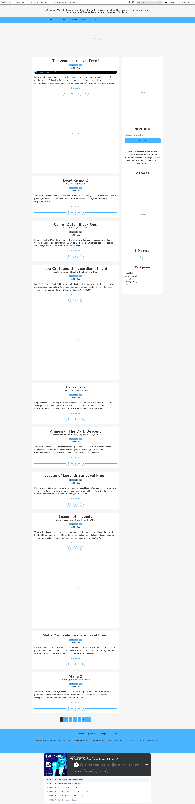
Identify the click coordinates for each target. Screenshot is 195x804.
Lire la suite (75, 88)
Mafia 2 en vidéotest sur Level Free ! (75, 635)
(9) (131, 276)
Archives (85, 20)
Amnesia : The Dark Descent (75, 431)
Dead (66, 184)
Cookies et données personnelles (134, 740)
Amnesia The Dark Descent (62, 435)
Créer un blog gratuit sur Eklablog (46, 740)
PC (83, 390)
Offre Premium (118, 740)
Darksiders (75, 387)
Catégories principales (66, 20)
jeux (70, 680)
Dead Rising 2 (75, 180)
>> (89, 719)
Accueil (49, 20)
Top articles (61, 740)
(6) (131, 282)
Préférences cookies (152, 740)
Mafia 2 (75, 676)
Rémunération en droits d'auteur (102, 740)
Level (83, 228)
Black (64, 228)
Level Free (77, 390)
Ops (87, 228)
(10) (129, 273)
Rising (76, 184)
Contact (97, 20)
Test (80, 184)
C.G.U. (88, 740)
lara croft (86, 272)
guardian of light (68, 272)
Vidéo (84, 184)
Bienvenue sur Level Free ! (75, 61)
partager (91, 771)
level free (94, 272)
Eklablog (113, 734)
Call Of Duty (71, 228)
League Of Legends (76, 520)
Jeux (71, 184)
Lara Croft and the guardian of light (75, 269)
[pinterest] (132, 2)
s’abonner (77, 771)
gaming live (58, 272)
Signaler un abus (79, 740)
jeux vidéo (78, 272)
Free (78, 228)
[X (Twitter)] (129, 2)
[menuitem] (49, 20)
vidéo (96, 435)
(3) (128, 285)
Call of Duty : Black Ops (75, 224)
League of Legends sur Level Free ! (75, 475)
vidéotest (87, 680)
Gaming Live (77, 435)
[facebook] (125, 2)
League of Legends (75, 517)
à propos (103, 771)
